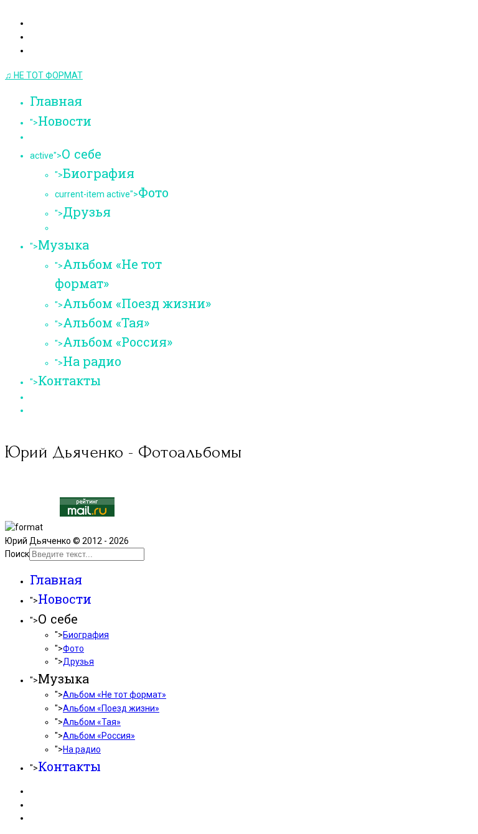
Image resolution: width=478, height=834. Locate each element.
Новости (64, 121)
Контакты (69, 380)
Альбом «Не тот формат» (114, 695)
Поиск (17, 554)
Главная (56, 101)
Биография (98, 173)
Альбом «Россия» (117, 342)
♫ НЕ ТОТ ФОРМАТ (44, 75)
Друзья (87, 212)
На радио (92, 361)
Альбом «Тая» (106, 322)
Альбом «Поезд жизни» (137, 303)
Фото (153, 192)
